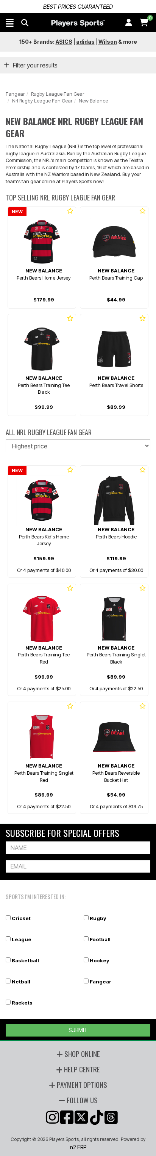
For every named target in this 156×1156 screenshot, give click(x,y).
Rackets (22, 1003)
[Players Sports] (78, 23)
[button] (10, 22)
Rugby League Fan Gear (57, 94)
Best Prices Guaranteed (78, 6)
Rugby (98, 918)
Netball (21, 982)
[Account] (128, 22)
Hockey (99, 960)
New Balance (93, 101)
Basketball (25, 960)
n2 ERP (78, 1147)
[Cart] (144, 22)
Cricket (21, 918)
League (21, 939)
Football (100, 939)
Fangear (15, 94)
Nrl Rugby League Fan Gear (42, 101)
